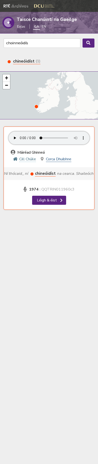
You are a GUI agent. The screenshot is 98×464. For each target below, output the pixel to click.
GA (36, 26)
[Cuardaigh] (88, 43)
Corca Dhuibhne (58, 159)
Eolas (21, 26)
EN (44, 26)
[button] (36, 106)
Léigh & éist (47, 200)
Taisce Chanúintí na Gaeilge (47, 19)
